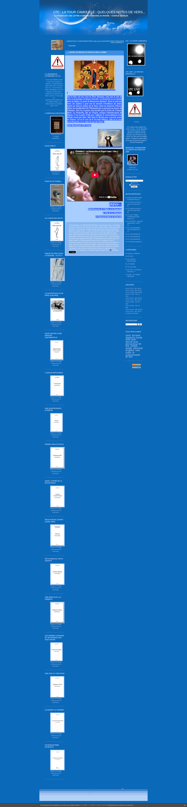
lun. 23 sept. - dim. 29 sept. (133, 302)
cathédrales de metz (75, 248)
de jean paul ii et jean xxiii (84, 236)
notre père (85, 242)
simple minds (132, 347)
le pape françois (97, 236)
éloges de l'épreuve (97, 248)
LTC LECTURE (131, 267)
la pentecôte (116, 225)
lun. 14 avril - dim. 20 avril (134, 292)
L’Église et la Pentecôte (112, 209)
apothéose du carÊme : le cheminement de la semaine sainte (98, 238)
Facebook (114, 250)
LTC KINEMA (131, 264)
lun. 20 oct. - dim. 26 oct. (134, 288)
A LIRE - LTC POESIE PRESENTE (133, 275)
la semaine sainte (84, 240)
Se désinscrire (135, 184)
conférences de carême (112, 246)
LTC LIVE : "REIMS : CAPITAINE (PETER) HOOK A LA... (133, 216)
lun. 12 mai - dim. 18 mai (134, 290)
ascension (72, 227)
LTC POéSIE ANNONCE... (134, 241)
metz (128, 335)
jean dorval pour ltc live (133, 343)
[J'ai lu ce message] (185, 805)
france (76, 246)
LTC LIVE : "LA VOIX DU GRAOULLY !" (134, 270)
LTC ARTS (130, 256)
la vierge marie (104, 242)
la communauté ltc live (133, 354)
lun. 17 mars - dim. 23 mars (133, 295)
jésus (90, 242)
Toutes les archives (132, 313)
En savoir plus (129, 805)
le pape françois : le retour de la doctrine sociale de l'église (93, 231)
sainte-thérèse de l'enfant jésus (78, 250)
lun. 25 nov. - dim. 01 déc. (134, 298)
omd (128, 339)
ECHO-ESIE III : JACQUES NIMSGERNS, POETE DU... (135, 223)
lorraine (136, 335)
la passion (104, 240)
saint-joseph (113, 242)
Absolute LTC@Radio (133, 253)
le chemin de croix (95, 240)
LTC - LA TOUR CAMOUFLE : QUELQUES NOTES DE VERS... (99, 12)
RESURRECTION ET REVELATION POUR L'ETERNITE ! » (113, 41)
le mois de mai (94, 233)
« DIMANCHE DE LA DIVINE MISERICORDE (79, 41)
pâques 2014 (105, 250)
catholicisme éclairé (110, 244)
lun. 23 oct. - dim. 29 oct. (134, 311)
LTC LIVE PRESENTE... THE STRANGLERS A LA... (134, 229)
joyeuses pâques (114, 236)
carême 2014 (100, 246)
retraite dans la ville (110, 248)
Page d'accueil (97, 41)
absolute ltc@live (134, 349)
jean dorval (131, 340)
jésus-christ (96, 242)
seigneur (79, 242)
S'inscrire (135, 182)
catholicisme (100, 244)
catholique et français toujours (87, 246)
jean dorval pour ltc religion (88, 244)
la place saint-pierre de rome (81, 234)
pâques (76, 240)
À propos (136, 121)
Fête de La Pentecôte (113, 213)
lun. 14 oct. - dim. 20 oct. (134, 300)
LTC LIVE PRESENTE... (134, 234)
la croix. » (106, 236)
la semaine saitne (74, 238)
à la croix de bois (80, 229)
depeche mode (134, 337)
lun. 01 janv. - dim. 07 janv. (135, 309)
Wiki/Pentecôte (94, 209)
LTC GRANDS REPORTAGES (131, 260)
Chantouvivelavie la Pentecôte (109, 217)
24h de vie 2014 (80, 227)
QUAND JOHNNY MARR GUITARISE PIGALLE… (134, 198)
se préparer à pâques (94, 250)
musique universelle (92, 227)
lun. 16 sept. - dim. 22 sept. (133, 306)
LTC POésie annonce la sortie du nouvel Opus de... (134, 204)
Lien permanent (103, 225)
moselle (83, 248)
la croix (110, 240)
